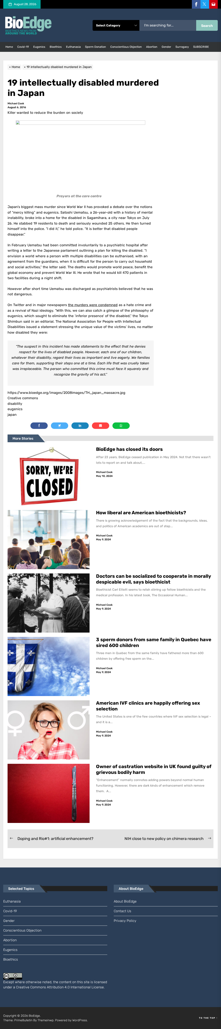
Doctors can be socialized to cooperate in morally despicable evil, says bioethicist (153, 579)
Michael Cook (16, 103)
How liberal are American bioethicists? (141, 513)
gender (166, 46)
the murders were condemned (93, 305)
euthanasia (73, 46)
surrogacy (182, 46)
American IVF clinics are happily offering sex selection (148, 706)
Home (9, 46)
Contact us (122, 911)
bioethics (56, 46)
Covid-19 (23, 46)
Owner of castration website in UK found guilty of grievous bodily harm (154, 769)
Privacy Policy (125, 921)
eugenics (39, 46)
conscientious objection (126, 46)
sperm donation (95, 46)
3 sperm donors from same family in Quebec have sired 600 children (153, 642)
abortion (151, 46)
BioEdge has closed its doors (129, 449)
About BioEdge (125, 901)
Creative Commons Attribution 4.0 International (53, 987)
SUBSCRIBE (201, 46)
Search (207, 26)
